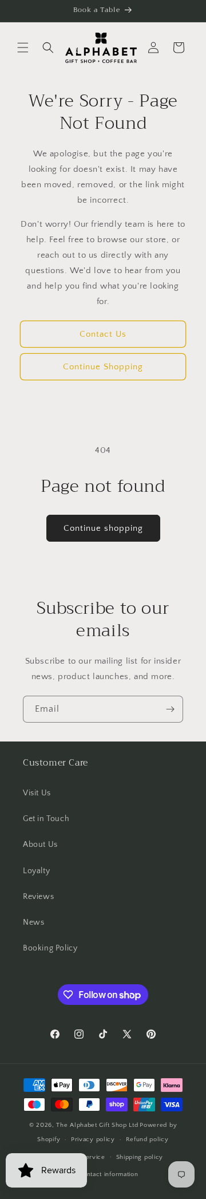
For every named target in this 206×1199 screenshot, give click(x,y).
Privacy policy (93, 1139)
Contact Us (103, 334)
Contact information (108, 1174)
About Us (40, 844)
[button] (22, 47)
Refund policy (147, 1139)
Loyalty (36, 870)
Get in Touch (46, 818)
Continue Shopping (103, 367)
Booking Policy (50, 948)
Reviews (38, 896)
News (33, 922)
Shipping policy (140, 1157)
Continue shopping (103, 528)
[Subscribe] (170, 709)
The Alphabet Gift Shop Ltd (97, 1125)
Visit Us (37, 793)
